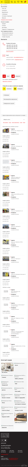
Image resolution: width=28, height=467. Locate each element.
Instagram (20, 88)
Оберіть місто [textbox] (6, 119)
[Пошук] (12, 2)
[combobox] (8, 119)
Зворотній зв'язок (9, 51)
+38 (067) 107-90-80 (11, 45)
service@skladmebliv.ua (18, 57)
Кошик (25, 1)
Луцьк (10, 122)
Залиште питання (7, 81)
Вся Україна (5, 122)
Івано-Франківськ (15, 122)
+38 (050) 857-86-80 (11, 46)
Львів (21, 122)
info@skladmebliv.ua (19, 59)
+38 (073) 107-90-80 (11, 48)
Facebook (9, 88)
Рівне (24, 122)
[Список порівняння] (21, 1)
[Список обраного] (18, 1)
